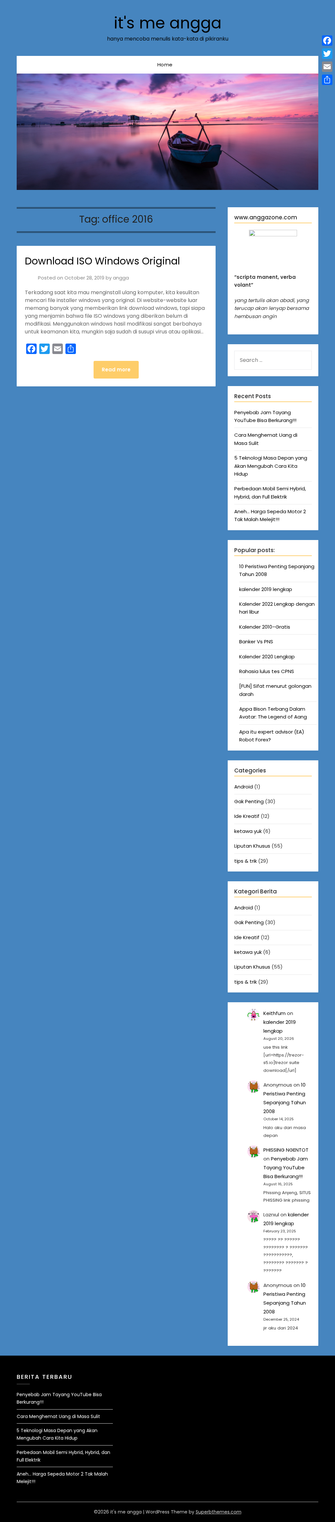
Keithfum (274, 1013)
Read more (116, 369)
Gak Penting (249, 801)
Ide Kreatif (246, 816)
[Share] (327, 79)
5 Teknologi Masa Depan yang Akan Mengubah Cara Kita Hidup (270, 465)
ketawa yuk (248, 831)
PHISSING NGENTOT (286, 1149)
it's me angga (167, 23)
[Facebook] (327, 40)
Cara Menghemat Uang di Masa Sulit (58, 1416)
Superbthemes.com (218, 1512)
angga (121, 277)
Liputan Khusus (252, 845)
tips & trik (245, 860)
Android (243, 786)
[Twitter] (327, 53)
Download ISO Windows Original (102, 261)
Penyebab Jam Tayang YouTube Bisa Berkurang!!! (285, 1167)
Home (165, 64)
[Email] (327, 66)
